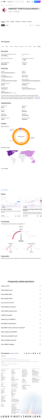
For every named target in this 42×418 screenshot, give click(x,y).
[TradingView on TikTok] (37, 353)
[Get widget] (33, 25)
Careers (12, 394)
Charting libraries (35, 371)
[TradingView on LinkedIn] (33, 353)
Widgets (33, 370)
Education (24, 380)
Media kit (13, 395)
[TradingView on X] (24, 353)
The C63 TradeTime (14, 401)
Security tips (13, 410)
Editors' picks (24, 381)
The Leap (13, 380)
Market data (13, 372)
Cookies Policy (14, 408)
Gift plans (13, 373)
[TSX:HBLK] (2, 207)
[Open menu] (1, 2)
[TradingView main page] (4, 1)
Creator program (25, 373)
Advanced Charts (35, 373)
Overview (13, 377)
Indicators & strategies (26, 385)
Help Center (13, 393)
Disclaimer (13, 406)
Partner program (35, 380)
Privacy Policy (13, 407)
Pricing (12, 371)
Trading (23, 379)
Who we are (13, 389)
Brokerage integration (36, 379)
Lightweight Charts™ (35, 372)
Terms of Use (13, 404)
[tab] (3, 25)
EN (29, 1)
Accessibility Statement (15, 409)
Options (2, 399)
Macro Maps (3, 400)
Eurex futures (13, 385)
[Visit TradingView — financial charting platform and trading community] (5, 41)
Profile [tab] (7, 21)
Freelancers (24, 387)
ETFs (2, 374)
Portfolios (2, 396)
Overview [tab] (3, 21)
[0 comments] (16, 216)
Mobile (2, 404)
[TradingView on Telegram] (35, 353)
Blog (12, 392)
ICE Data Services (13, 358)
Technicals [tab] (24, 21)
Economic (3, 389)
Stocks (2, 373)
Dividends (3, 392)
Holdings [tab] (12, 21)
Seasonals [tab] (29, 21)
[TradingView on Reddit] (40, 353)
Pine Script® (3, 401)
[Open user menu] (32, 2)
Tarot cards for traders (15, 400)
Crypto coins (3, 377)
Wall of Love (24, 371)
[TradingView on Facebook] (26, 353)
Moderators (24, 376)
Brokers (12, 378)
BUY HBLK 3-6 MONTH (6, 209)
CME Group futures (14, 384)
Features (12, 370)
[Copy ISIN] (12, 92)
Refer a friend (24, 372)
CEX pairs (3, 378)
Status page (13, 413)
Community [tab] (17, 21)
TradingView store (14, 399)
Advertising (34, 378)
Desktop (2, 406)
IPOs (2, 393)
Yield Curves (3, 397)
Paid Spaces (24, 388)
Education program (35, 381)
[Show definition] (15, 54)
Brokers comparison (14, 379)
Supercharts (3, 370)
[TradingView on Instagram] (31, 353)
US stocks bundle (14, 386)
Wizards (23, 386)
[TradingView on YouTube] (29, 353)
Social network (24, 370)
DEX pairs (3, 379)
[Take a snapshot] (30, 25)
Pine (2, 380)
